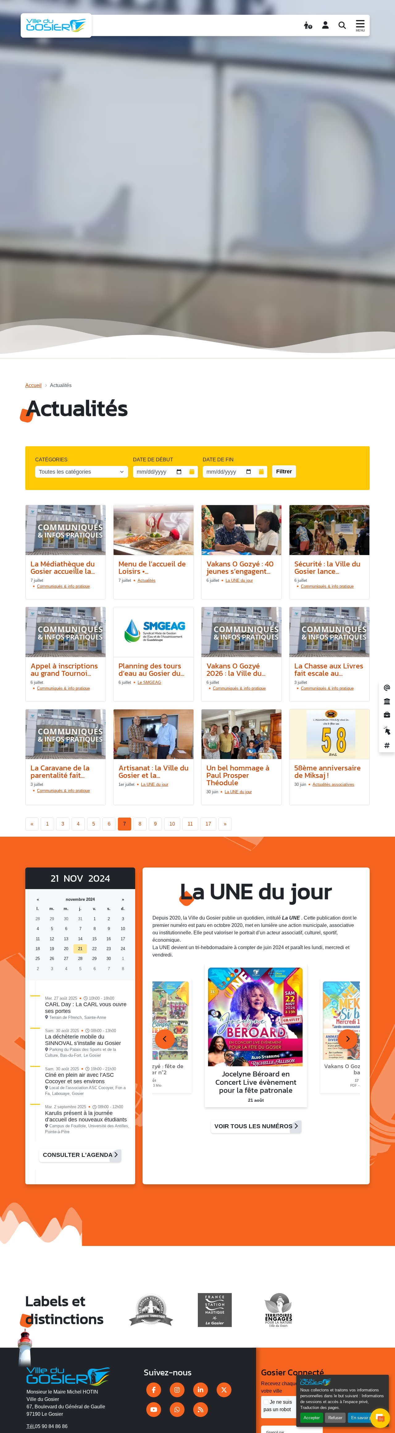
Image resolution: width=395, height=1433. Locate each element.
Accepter (312, 1417)
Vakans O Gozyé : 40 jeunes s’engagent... (240, 567)
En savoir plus (364, 1417)
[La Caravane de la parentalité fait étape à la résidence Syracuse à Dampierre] (66, 734)
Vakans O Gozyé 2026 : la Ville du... (235, 669)
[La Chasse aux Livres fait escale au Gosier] (329, 632)
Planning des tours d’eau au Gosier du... (151, 669)
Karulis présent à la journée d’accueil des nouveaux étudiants (86, 1116)
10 (172, 824)
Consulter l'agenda (78, 1155)
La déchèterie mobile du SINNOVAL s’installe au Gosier (83, 1040)
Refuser (335, 1417)
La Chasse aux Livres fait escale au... (328, 669)
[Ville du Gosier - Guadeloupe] (68, 1375)
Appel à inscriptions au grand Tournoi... (64, 669)
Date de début (153, 459)
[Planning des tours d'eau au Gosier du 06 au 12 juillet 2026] (153, 632)
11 (190, 824)
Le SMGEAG (149, 682)
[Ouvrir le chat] (380, 1418)
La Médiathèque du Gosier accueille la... (63, 567)
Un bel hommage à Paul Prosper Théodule (237, 775)
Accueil (33, 385)
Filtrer (284, 471)
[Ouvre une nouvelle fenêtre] (153, 1389)
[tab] (165, 1039)
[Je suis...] (308, 25)
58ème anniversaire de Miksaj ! (327, 771)
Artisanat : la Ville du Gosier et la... (153, 771)
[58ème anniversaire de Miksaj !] (329, 734)
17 (208, 824)
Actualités (147, 580)
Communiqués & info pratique (63, 586)
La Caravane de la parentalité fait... (60, 771)
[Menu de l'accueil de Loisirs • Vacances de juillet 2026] (153, 530)
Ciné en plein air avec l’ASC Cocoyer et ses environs (79, 1078)
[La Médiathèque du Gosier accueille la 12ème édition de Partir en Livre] (66, 530)
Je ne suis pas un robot (278, 1405)
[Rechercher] (342, 25)
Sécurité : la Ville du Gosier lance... (327, 567)
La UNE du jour (239, 580)
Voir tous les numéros (254, 1126)
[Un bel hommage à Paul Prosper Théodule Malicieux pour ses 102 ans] (241, 734)
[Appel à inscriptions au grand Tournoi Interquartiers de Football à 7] (66, 632)
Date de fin (218, 459)
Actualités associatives (333, 784)
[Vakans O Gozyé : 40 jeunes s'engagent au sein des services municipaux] (241, 530)
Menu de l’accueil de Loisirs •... (152, 567)
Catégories (51, 459)
